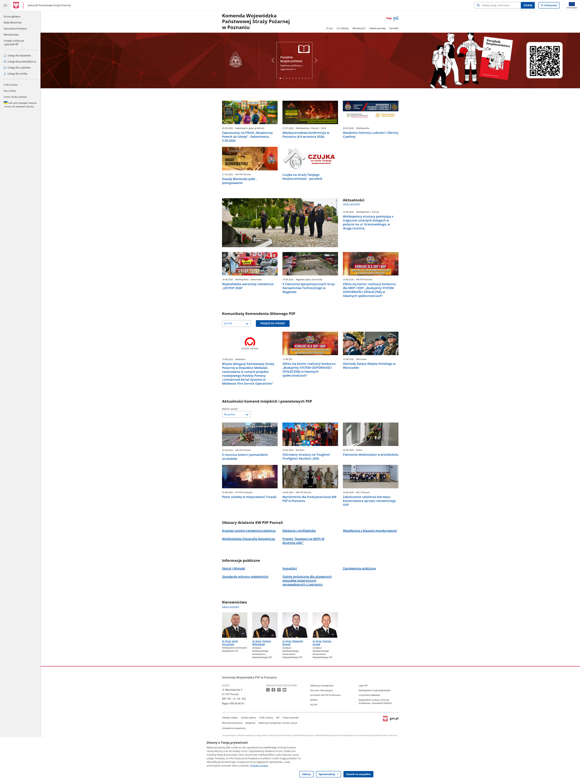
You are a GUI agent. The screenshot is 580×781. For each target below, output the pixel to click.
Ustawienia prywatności (234, 728)
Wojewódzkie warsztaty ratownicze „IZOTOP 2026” (248, 286)
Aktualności (359, 28)
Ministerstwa (11, 34)
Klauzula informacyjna (321, 690)
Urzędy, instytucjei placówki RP (14, 42)
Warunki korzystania (232, 722)
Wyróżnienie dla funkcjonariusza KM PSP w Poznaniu (309, 499)
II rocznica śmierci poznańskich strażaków (245, 457)
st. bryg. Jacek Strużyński (230, 642)
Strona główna (15, 16)
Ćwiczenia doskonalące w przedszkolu (370, 455)
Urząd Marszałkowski (369, 695)
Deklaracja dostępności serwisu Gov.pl (277, 722)
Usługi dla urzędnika (19, 67)
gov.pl (394, 722)
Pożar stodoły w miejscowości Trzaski (249, 497)
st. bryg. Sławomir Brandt (292, 642)
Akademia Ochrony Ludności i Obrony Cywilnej (370, 135)
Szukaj (528, 5)
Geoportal (250, 722)
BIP (277, 717)
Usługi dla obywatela (19, 55)
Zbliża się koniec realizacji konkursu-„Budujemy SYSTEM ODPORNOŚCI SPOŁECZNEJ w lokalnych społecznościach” (309, 369)
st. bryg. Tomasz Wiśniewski (261, 642)
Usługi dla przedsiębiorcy (21, 61)
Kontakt (394, 28)
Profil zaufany (11, 84)
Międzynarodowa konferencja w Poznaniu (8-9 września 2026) (305, 135)
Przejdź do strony (272, 323)
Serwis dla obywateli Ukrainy (20, 104)
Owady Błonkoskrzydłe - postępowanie (239, 181)
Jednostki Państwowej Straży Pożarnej (49, 5)
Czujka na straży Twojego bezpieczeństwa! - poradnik (302, 177)
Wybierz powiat (237, 408)
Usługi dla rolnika (17, 73)
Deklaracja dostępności (322, 685)
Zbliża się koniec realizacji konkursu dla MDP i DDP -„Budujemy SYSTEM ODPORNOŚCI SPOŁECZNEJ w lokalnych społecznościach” (369, 290)
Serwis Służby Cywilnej (15, 96)
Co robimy (342, 28)
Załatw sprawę (377, 28)
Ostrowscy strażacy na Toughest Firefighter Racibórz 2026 (306, 456)
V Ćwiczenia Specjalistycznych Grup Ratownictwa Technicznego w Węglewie (308, 288)
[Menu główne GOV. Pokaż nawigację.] (5, 5)
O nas (329, 28)
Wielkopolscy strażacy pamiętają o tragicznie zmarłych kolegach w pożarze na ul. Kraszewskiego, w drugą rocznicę (368, 222)
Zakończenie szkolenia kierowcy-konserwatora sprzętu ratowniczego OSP (369, 501)
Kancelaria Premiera (15, 28)
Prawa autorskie (291, 717)
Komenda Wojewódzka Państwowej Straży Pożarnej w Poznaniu (256, 21)
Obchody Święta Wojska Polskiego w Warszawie (369, 366)
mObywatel (550, 5)
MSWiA (313, 699)
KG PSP (313, 704)
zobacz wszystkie (351, 204)
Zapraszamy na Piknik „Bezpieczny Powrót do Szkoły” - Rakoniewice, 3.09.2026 (247, 137)
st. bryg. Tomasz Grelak (322, 642)
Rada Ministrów (12, 22)
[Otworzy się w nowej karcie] (268, 690)
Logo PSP (363, 685)
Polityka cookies (230, 717)
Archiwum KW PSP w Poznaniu (325, 695)
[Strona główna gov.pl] (16, 5)
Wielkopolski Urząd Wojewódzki (374, 690)
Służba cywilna (248, 717)
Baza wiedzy (10, 90)
